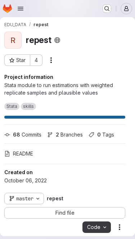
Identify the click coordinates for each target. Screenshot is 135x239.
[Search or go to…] (107, 8)
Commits (27, 135)
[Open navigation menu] (20, 8)
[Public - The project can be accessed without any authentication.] (57, 40)
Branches (69, 135)
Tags (105, 135)
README (23, 153)
